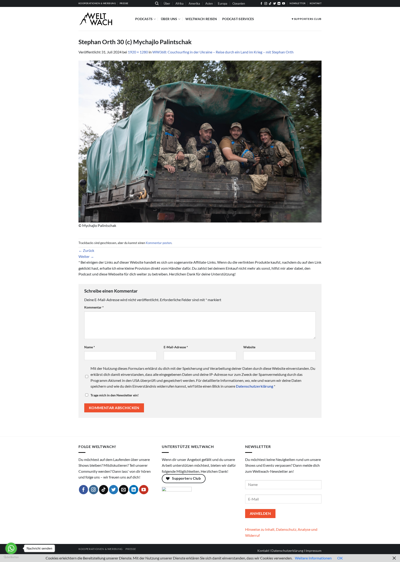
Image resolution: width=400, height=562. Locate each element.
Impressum (314, 551)
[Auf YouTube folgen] (283, 3)
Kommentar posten (159, 243)
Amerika (194, 3)
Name (89, 347)
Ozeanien (238, 3)
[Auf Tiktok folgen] (270, 3)
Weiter (86, 256)
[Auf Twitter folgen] (274, 3)
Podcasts (144, 19)
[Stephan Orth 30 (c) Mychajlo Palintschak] (200, 141)
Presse (130, 549)
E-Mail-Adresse (176, 347)
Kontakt (263, 551)
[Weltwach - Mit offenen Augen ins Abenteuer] (103, 19)
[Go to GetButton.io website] (11, 557)
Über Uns (169, 19)
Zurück (86, 250)
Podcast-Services (238, 19)
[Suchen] (157, 3)
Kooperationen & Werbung (100, 549)
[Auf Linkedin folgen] (279, 3)
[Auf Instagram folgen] (265, 3)
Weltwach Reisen (201, 19)
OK (340, 558)
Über (167, 3)
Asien (209, 3)
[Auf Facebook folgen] (261, 3)
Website (249, 347)
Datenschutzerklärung (287, 551)
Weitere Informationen (313, 558)
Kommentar (94, 307)
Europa (222, 3)
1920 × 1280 (138, 52)
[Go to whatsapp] (11, 548)
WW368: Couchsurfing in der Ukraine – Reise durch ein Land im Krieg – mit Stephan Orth (223, 52)
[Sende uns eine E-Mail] (123, 489)
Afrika (179, 3)
